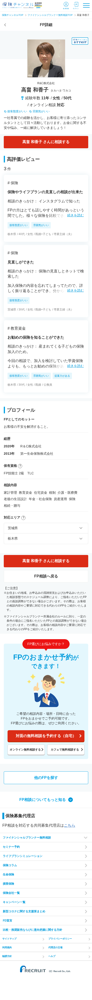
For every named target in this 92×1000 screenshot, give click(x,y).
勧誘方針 (7, 956)
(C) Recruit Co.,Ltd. (46, 969)
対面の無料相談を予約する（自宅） (46, 736)
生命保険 (8, 874)
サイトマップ (9, 938)
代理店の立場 (55, 947)
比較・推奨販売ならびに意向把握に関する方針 (32, 929)
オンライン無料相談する (25, 749)
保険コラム (10, 865)
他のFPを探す (46, 778)
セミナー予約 (11, 846)
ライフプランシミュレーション (22, 856)
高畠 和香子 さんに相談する (46, 142)
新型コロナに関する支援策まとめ (24, 911)
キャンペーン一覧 (14, 902)
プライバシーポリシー (60, 938)
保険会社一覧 (11, 893)
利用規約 (7, 947)
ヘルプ (51, 956)
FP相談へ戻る (46, 576)
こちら (69, 825)
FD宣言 (7, 920)
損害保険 (8, 883)
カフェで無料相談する (65, 749)
